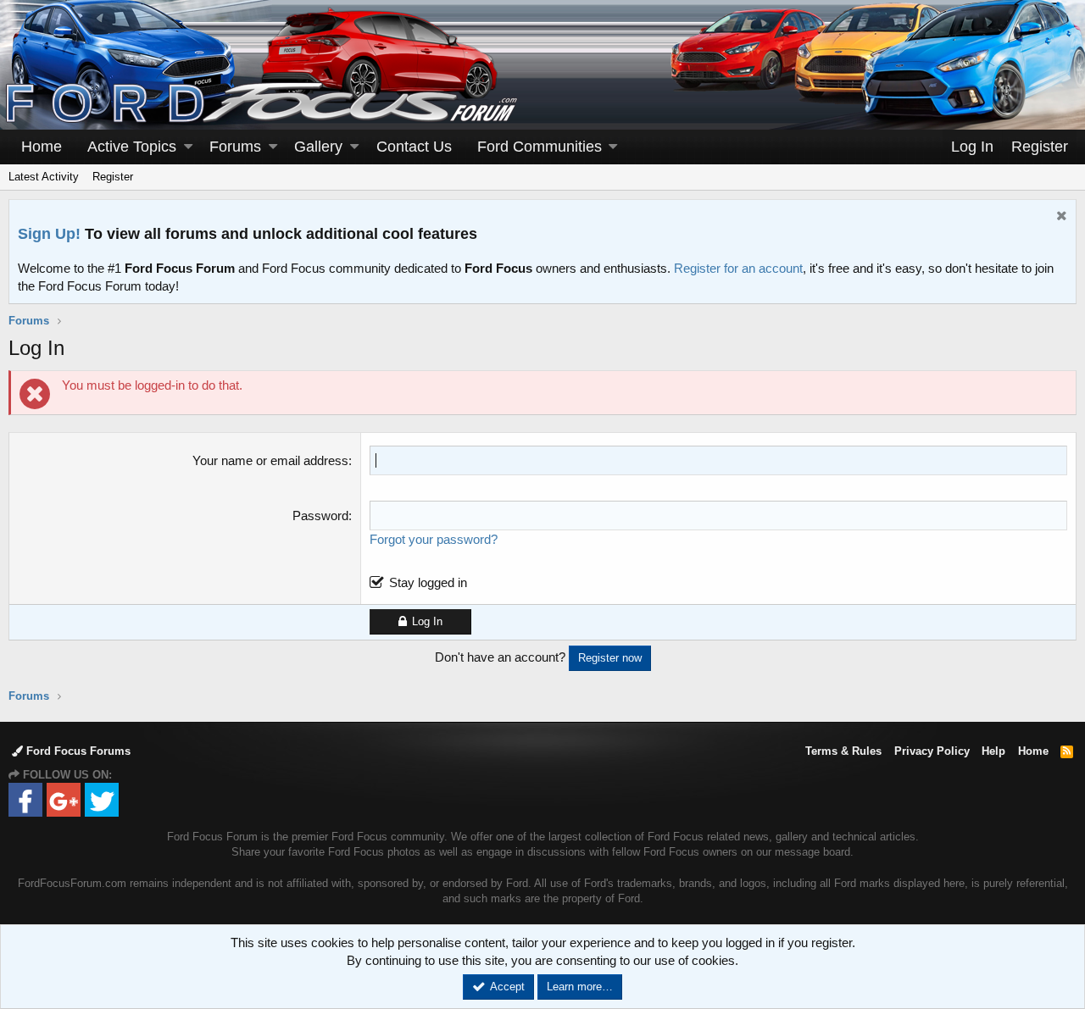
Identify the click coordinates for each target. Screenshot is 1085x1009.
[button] (188, 147)
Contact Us (414, 146)
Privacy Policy (932, 751)
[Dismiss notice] (1059, 217)
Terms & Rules (843, 751)
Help (993, 751)
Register (112, 176)
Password (320, 515)
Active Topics (131, 146)
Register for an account (738, 268)
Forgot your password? (434, 539)
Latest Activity (43, 176)
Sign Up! (49, 233)
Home (41, 146)
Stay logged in (428, 582)
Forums (235, 146)
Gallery (318, 146)
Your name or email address (270, 460)
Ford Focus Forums (77, 751)
